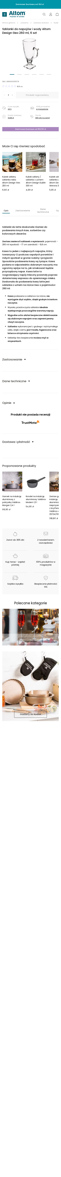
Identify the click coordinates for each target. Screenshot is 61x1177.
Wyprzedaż (30, 641)
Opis (6, 210)
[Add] (12, 95)
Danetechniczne (43, 210)
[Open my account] (51, 14)
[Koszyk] (57, 14)
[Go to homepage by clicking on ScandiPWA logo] (17, 14)
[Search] (44, 14)
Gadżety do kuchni (30, 714)
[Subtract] (4, 95)
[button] (30, 53)
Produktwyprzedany (37, 95)
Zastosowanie (22, 210)
